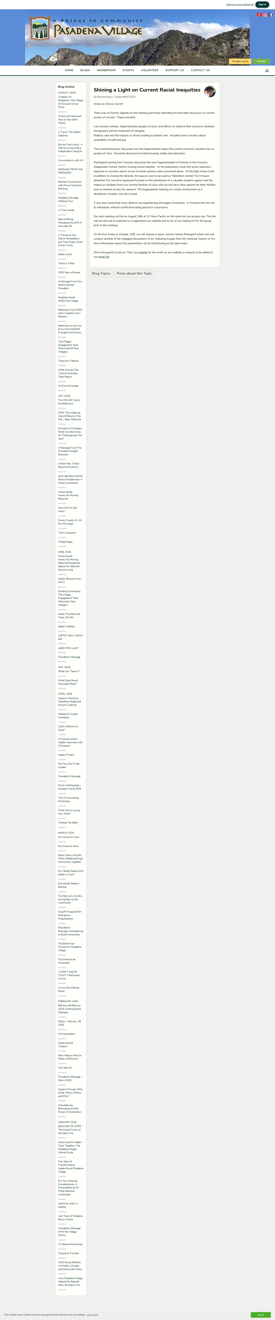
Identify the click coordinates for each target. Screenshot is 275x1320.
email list (103, 257)
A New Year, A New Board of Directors (68, 465)
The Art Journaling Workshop (68, 799)
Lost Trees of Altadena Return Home (70, 1217)
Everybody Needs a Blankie (68, 885)
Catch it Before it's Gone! (68, 728)
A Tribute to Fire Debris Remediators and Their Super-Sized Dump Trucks (70, 240)
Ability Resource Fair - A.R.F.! (70, 580)
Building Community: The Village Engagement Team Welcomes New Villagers (69, 598)
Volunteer (150, 70)
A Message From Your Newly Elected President (70, 285)
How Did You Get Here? (67, 509)
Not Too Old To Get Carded (68, 765)
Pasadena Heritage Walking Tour (68, 199)
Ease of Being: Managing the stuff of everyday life (70, 223)
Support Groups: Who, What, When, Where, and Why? (70, 1093)
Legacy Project (66, 754)
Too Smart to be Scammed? (67, 961)
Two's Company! (67, 532)
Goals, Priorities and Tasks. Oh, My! (69, 615)
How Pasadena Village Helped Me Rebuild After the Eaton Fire (70, 1282)
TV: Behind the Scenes (70, 1244)
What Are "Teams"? (69, 671)
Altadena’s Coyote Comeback (68, 715)
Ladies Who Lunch (68, 648)
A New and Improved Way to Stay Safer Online (69, 120)
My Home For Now (68, 837)
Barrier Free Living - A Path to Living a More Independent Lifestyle (70, 148)
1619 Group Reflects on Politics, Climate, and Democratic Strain (70, 1266)
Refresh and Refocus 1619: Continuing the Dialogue (69, 1009)
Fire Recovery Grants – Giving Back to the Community (70, 899)
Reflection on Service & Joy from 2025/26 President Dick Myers (69, 329)
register (142, 252)
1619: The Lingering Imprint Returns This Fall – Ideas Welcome (69, 416)
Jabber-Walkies (66, 626)
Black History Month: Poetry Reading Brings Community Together (70, 859)
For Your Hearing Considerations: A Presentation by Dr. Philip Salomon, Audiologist (68, 1187)
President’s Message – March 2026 (70, 1078)
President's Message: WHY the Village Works (69, 1232)
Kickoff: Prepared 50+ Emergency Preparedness (70, 915)
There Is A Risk (66, 263)
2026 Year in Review (69, 272)
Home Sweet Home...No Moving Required (68, 495)
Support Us (174, 70)
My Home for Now (68, 846)
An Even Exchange (68, 385)
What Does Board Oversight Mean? (68, 682)
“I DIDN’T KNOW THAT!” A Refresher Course (69, 975)
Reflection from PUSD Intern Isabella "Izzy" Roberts (70, 313)
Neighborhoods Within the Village (68, 299)
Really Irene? (65, 254)
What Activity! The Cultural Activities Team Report (68, 373)
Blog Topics (101, 273)
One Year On (65, 1067)
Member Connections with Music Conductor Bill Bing (70, 185)
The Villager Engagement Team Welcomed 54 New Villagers (68, 346)
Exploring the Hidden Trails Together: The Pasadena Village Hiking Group (69, 1147)
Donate (261, 61)
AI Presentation (66, 1034)
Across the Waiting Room (68, 989)
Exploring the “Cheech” (65, 1044)
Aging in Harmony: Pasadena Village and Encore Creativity (69, 702)
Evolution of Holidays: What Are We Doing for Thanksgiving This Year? (70, 433)
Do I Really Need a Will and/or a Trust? (70, 872)
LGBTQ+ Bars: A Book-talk (70, 637)
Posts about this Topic (134, 273)
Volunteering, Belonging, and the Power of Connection (69, 1109)
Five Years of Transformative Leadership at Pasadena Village (70, 1166)
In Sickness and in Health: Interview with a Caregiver (70, 742)
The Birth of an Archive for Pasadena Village (69, 947)
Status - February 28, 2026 (69, 1023)
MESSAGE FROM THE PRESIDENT (70, 171)
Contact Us (200, 70)
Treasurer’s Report (68, 361)
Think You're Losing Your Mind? (69, 812)
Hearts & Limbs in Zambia (67, 1205)
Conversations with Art (70, 160)
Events (128, 70)
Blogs (85, 70)
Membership (106, 70)
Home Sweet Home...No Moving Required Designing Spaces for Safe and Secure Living (69, 563)
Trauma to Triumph (68, 1253)
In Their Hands (66, 210)
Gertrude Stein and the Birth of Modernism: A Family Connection (70, 479)
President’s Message (69, 657)
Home (69, 70)
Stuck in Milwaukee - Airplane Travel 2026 (69, 787)
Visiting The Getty (68, 822)
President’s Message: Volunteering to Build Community (70, 931)
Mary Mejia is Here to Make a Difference (69, 1057)
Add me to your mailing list (240, 4)
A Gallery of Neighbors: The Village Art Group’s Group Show (70, 102)
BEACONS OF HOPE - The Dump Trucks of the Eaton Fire (70, 1130)
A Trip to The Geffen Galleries (69, 133)
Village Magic (65, 541)
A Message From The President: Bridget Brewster (69, 451)
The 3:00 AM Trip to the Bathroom (69, 402)
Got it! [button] (261, 1315)
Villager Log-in (240, 61)
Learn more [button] (92, 1315)
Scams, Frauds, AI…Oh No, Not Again (70, 522)
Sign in (262, 4)
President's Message (69, 776)
